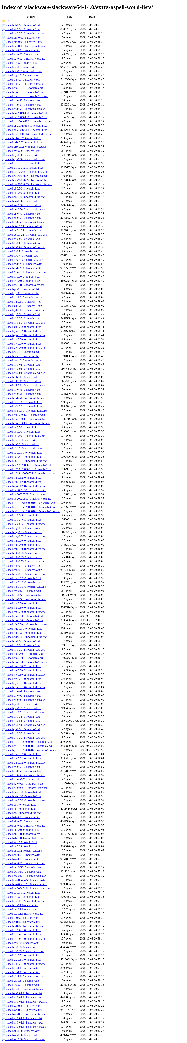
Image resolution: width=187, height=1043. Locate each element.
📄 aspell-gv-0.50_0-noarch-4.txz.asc (23, 347)
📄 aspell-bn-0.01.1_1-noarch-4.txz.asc (25, 96)
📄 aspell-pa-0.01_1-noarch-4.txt (21, 704)
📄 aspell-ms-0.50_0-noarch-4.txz (21, 595)
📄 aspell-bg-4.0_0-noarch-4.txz (21, 79)
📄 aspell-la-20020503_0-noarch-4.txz (24, 494)
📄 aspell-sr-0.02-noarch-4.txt (19, 842)
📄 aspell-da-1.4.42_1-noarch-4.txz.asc (24, 171)
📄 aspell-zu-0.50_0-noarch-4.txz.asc (23, 1039)
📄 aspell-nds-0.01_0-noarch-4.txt (22, 628)
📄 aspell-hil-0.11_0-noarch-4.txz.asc (23, 385)
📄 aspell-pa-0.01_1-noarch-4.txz (21, 708)
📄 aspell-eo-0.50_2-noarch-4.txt (21, 201)
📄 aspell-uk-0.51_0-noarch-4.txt (21, 955)
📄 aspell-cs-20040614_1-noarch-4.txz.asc (26, 134)
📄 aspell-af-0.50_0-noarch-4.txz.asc (23, 33)
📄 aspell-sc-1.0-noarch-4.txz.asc (21, 813)
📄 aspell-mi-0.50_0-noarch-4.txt (21, 540)
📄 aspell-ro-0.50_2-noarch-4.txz (21, 771)
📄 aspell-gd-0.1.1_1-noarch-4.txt (21, 301)
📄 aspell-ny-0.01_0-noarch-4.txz (21, 683)
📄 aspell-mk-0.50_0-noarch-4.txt (21, 553)
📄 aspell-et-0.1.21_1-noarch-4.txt (22, 226)
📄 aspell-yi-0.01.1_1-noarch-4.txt (22, 1018)
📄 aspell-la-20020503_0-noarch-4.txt (24, 490)
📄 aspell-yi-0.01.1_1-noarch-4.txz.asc (24, 1026)
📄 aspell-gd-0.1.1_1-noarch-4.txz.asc (24, 310)
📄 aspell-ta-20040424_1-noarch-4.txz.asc (26, 888)
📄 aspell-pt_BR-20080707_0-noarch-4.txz (27, 745)
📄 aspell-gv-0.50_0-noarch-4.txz (21, 343)
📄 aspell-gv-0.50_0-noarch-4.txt (21, 339)
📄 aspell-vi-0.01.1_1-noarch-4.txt (22, 993)
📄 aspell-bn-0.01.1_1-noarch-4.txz (22, 92)
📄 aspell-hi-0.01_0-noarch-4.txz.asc (23, 372)
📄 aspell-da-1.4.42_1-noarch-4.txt (22, 163)
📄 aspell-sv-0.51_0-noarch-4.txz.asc (23, 863)
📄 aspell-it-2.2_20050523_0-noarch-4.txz (26, 469)
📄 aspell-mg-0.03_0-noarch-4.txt (21, 528)
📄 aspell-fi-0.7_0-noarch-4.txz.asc (22, 259)
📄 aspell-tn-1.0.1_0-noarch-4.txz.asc (23, 938)
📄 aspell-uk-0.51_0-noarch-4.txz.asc (23, 963)
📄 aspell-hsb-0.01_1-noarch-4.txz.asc (24, 410)
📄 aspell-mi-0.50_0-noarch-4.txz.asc (23, 548)
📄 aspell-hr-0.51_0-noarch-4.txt (21, 389)
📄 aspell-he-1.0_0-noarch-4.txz (20, 356)
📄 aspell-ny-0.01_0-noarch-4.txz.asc (23, 687)
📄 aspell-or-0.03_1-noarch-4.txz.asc (23, 699)
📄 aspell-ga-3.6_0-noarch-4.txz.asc (23, 297)
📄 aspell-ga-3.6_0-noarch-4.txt (20, 289)
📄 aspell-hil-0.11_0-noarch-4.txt (21, 377)
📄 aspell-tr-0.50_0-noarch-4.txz (21, 947)
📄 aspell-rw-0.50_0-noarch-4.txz (21, 796)
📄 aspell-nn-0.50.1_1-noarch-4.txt (22, 653)
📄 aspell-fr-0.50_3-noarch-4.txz (21, 280)
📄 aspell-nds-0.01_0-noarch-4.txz (22, 632)
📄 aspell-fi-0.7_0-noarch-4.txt (20, 251)
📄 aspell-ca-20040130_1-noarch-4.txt (24, 113)
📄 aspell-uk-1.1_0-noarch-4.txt (20, 968)
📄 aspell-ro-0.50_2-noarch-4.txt (21, 766)
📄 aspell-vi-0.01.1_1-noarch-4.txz (22, 997)
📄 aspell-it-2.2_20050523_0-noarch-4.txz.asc (29, 473)
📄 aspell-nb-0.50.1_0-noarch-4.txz (22, 620)
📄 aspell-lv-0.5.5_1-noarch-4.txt (21, 515)
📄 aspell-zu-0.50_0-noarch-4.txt (21, 1030)
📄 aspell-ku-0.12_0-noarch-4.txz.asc (23, 486)
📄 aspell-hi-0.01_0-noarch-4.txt (21, 364)
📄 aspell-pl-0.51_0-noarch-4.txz (21, 720)
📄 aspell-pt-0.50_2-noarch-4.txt (21, 729)
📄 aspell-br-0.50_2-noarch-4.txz (21, 104)
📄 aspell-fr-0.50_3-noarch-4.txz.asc (23, 284)
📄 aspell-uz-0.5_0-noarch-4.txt (20, 980)
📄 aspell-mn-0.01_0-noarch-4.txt (21, 565)
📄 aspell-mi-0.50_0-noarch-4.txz (21, 544)
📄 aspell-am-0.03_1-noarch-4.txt (21, 37)
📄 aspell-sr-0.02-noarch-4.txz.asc (22, 850)
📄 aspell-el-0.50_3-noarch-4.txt (21, 188)
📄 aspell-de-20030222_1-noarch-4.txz (24, 180)
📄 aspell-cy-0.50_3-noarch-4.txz (21, 155)
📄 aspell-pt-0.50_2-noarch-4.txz (21, 733)
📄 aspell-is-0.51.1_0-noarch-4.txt (22, 452)
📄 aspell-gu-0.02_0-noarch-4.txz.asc (23, 335)
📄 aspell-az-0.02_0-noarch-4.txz (21, 54)
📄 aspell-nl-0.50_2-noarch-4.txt (21, 641)
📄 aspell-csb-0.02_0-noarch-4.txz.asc (24, 146)
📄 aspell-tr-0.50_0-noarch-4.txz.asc (23, 951)
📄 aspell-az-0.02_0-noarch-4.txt (21, 50)
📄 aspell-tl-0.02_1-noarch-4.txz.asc (23, 926)
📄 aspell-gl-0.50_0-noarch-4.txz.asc (23, 322)
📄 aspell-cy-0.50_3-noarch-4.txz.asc (23, 159)
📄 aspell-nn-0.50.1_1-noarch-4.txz (22, 657)
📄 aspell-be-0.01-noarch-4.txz (20, 67)
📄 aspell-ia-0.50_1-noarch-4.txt (21, 427)
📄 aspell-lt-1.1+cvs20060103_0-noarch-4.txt (28, 502)
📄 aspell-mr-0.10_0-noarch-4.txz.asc (24, 586)
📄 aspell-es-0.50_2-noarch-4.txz (21, 217)
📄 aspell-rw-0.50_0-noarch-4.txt (21, 792)
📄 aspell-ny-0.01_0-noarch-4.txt (21, 678)
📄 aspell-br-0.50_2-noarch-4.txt (21, 100)
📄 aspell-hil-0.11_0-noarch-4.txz (21, 381)
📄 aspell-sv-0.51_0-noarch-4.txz (21, 859)
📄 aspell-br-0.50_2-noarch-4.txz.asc (23, 108)
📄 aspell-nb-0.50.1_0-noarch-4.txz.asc (25, 624)
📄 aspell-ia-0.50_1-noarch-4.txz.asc (23, 435)
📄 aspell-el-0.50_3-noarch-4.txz (21, 192)
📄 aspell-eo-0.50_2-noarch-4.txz (21, 205)
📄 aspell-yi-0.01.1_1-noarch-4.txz (22, 1022)
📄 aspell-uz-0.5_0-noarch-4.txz (20, 984)
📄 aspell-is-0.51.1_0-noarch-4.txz (22, 456)
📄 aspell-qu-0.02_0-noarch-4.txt (21, 754)
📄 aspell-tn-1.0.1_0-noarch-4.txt (21, 930)
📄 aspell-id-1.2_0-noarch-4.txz (20, 444)
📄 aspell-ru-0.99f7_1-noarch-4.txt (22, 779)
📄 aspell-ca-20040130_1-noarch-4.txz (24, 117)
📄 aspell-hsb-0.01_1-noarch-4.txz (22, 406)
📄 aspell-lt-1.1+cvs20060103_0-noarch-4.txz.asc (31, 511)
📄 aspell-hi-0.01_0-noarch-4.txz (21, 368)
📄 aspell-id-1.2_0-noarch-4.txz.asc (22, 448)
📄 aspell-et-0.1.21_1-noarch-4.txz (22, 230)
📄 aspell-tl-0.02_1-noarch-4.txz (21, 921)
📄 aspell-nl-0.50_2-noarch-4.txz (21, 645)
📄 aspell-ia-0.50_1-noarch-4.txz (21, 431)
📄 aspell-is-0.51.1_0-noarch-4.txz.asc (24, 460)
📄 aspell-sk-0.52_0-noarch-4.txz (21, 821)
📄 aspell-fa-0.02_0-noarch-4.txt (21, 238)
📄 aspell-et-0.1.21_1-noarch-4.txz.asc (24, 234)
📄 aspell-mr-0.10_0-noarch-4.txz (21, 582)
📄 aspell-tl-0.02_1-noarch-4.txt (20, 917)
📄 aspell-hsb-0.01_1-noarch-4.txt (22, 402)
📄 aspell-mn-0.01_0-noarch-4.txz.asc (24, 574)
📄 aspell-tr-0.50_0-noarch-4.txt (20, 942)
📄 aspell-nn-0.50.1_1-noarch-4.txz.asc (25, 662)
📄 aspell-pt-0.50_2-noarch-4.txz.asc (23, 737)
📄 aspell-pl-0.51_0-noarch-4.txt (21, 716)
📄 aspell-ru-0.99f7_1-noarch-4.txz (22, 783)
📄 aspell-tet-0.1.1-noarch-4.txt (20, 905)
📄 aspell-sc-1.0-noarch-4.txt (19, 804)
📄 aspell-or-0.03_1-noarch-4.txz (21, 695)
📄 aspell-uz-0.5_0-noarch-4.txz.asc (23, 989)
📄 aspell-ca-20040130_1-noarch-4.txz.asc (27, 121)
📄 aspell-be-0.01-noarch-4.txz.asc (22, 71)
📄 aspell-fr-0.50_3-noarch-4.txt (20, 276)
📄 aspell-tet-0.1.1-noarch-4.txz (20, 909)
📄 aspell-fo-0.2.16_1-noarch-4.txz (22, 268)
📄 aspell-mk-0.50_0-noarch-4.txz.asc (24, 561)
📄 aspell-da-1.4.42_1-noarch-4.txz (22, 167)
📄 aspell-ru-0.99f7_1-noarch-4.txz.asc (24, 787)
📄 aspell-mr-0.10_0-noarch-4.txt (21, 578)
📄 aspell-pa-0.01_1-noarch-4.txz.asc (23, 712)
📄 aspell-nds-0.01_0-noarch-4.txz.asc (24, 636)
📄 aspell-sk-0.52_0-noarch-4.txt (21, 817)
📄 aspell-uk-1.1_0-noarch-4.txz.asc (23, 976)
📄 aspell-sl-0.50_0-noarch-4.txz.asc (23, 838)
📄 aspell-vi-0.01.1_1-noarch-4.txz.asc (24, 1001)
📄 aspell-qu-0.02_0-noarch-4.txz (21, 758)
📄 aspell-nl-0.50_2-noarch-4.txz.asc (23, 649)
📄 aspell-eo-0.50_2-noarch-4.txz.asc (23, 209)
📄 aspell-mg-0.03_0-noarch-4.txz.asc (24, 536)
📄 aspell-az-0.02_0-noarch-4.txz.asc (23, 58)
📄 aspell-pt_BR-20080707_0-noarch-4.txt (27, 741)
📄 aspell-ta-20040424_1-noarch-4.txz (24, 884)
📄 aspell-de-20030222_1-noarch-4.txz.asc (27, 184)
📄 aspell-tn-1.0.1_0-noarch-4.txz (21, 934)
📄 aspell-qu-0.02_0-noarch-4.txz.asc (23, 762)
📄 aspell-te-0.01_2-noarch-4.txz (21, 896)
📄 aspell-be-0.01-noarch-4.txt (19, 62)
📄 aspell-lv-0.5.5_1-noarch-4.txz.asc (23, 523)
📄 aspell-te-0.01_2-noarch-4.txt (21, 892)
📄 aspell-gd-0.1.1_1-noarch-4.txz (22, 305)
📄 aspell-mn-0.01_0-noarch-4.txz (22, 569)
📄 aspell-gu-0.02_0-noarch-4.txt (21, 326)
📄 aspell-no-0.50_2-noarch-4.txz (21, 670)
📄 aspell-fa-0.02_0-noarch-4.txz (21, 243)
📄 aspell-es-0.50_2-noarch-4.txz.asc (23, 222)
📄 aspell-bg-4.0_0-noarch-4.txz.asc (23, 83)
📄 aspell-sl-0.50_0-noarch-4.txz (21, 833)
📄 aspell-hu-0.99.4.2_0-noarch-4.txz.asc (26, 423)
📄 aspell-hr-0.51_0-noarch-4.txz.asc (23, 398)
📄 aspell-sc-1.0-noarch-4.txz (19, 808)
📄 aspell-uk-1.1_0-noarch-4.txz (21, 972)
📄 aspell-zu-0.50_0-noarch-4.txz (21, 1035)
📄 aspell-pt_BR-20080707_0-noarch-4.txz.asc (29, 750)
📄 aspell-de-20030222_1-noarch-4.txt (24, 175)
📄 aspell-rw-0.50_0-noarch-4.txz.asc (24, 800)
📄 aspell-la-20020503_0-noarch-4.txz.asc (26, 498)
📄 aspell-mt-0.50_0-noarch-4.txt (21, 603)
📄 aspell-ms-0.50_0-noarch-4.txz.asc (24, 599)
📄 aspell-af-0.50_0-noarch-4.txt (21, 25)
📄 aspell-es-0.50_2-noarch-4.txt (21, 213)
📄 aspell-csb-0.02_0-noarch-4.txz (22, 142)
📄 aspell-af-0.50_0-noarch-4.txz (21, 29)
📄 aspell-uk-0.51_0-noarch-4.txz (21, 959)
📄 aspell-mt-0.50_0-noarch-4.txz (21, 607)
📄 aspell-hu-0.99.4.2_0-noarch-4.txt (23, 414)
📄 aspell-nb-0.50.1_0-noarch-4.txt (22, 616)
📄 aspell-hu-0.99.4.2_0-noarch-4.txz (23, 419)
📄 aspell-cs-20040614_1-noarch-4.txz (24, 129)
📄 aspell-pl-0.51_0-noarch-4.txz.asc (23, 724)
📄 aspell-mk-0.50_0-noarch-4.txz (22, 557)
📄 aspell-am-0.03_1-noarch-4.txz (22, 41)
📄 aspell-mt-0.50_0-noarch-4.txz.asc (23, 611)
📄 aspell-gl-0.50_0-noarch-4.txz (21, 318)
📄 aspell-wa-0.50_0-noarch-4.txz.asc (24, 1014)
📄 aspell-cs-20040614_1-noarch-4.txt (24, 125)
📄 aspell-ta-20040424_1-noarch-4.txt (24, 880)
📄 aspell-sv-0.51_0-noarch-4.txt (21, 854)
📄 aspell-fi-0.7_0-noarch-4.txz (20, 255)
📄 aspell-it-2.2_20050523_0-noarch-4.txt (26, 465)
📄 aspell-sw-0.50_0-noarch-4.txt (21, 867)
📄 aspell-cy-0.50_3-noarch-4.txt (21, 150)
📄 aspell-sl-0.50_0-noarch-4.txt (20, 829)
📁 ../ (5, 20)
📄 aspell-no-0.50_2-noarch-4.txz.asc (23, 674)
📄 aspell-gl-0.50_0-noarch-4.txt (21, 314)
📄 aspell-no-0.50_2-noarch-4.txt (21, 666)
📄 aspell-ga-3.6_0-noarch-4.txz (20, 293)
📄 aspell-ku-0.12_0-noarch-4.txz (21, 481)
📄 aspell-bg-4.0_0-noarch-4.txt (20, 75)
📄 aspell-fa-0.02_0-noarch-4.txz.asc (23, 247)
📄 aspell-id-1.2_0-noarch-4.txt (20, 440)
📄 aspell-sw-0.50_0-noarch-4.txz (21, 871)
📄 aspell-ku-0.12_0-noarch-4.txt (21, 477)
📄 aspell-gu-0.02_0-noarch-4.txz (21, 331)
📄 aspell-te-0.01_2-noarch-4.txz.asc (23, 901)
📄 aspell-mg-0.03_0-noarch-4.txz (22, 532)
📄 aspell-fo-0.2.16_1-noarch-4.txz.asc (24, 272)
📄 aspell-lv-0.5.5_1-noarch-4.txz (21, 519)
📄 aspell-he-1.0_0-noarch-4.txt (20, 351)
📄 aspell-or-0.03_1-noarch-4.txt (21, 691)
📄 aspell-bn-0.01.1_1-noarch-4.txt (22, 87)
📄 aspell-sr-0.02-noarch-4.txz (19, 846)
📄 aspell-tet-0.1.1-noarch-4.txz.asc (22, 913)
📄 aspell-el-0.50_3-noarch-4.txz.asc (23, 196)
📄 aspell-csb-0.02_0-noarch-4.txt (21, 138)
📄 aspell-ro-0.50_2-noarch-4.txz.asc (23, 775)
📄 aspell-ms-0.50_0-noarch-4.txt (21, 590)
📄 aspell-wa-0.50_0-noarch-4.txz (22, 1009)
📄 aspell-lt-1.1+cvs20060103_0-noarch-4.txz (28, 507)
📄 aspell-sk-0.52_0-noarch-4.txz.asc (23, 825)
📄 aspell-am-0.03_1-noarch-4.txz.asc (24, 46)
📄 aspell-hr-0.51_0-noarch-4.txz (21, 393)
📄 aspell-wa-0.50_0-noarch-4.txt (21, 1005)
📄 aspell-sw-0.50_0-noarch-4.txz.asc (24, 875)
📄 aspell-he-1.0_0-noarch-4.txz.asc (23, 360)
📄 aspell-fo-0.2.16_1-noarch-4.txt (22, 263)
